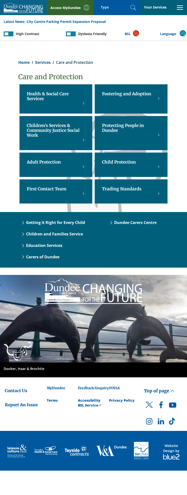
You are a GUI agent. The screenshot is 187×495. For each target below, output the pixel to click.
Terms (52, 400)
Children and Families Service (54, 234)
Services (43, 62)
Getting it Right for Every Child (55, 222)
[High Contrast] (8, 33)
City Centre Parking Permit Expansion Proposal (66, 21)
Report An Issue (21, 405)
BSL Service (88, 405)
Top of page (157, 391)
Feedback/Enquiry (93, 388)
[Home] (93, 290)
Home (24, 62)
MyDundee (56, 388)
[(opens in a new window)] (17, 450)
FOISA (114, 388)
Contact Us (16, 390)
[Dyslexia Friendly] (71, 33)
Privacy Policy (122, 400)
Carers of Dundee (42, 257)
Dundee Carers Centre (135, 222)
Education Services (44, 245)
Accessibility (89, 400)
